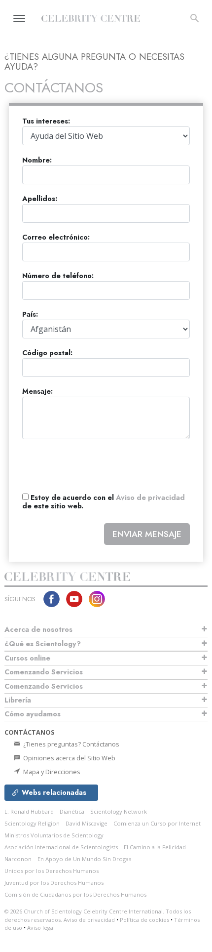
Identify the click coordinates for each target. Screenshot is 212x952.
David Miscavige (86, 823)
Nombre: (37, 160)
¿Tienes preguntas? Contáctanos (70, 744)
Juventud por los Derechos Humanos (54, 882)
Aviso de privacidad (150, 497)
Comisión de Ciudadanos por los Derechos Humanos (75, 894)
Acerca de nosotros (38, 629)
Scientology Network (118, 811)
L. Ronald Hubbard (29, 811)
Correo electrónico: (56, 237)
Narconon (18, 859)
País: (30, 314)
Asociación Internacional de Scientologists (61, 847)
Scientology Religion (32, 823)
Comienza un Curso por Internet (157, 823)
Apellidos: (39, 199)
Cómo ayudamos (32, 714)
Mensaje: (37, 391)
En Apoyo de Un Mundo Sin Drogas (84, 859)
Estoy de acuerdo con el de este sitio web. (103, 502)
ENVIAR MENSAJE (146, 534)
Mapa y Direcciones (51, 771)
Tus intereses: (46, 121)
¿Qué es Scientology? (42, 644)
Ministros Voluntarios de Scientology (54, 835)
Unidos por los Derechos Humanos (51, 870)
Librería (17, 700)
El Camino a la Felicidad (155, 847)
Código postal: (47, 353)
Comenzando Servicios (43, 672)
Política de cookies (144, 919)
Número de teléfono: (58, 276)
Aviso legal (41, 927)
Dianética (72, 811)
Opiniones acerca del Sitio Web (68, 757)
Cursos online (27, 658)
